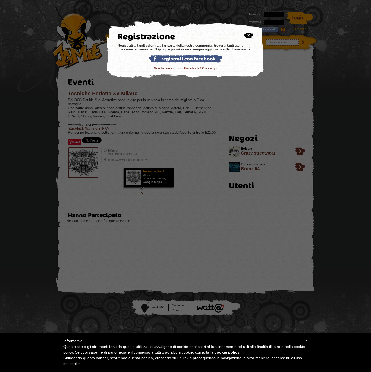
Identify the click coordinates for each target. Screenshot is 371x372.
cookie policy (227, 352)
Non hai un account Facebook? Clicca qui (185, 68)
